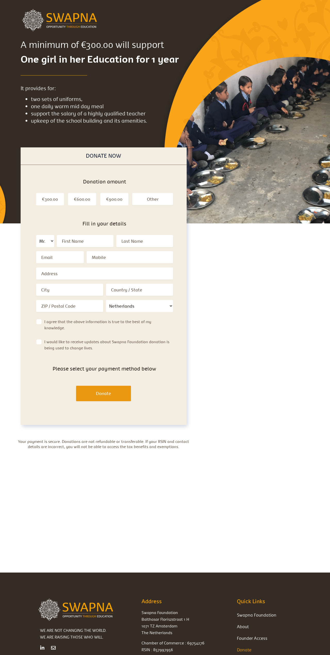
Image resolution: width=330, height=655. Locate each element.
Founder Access (252, 638)
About (243, 626)
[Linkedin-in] (42, 647)
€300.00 (50, 199)
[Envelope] (53, 647)
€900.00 (114, 199)
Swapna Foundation (256, 615)
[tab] (103, 156)
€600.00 (82, 199)
